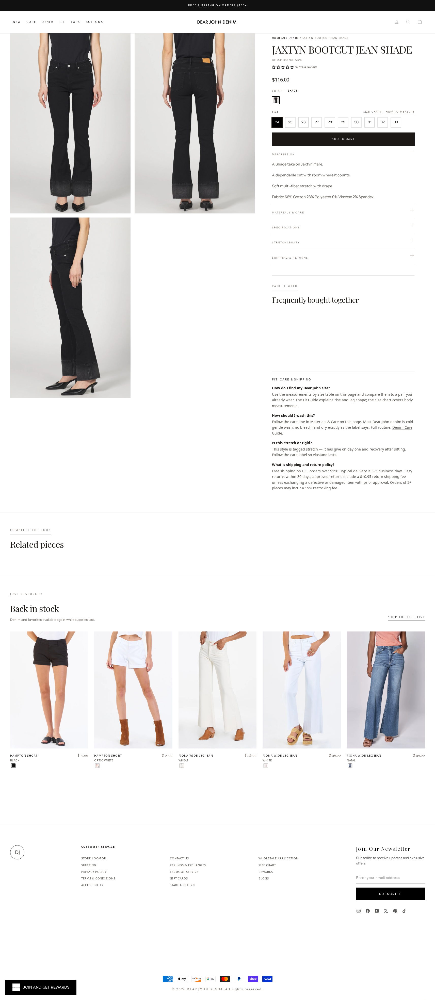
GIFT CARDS (179, 878)
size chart (383, 399)
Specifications (286, 227)
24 (277, 122)
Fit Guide (310, 399)
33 (396, 122)
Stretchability (286, 242)
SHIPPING (88, 865)
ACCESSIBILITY (92, 885)
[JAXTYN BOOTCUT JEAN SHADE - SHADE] (275, 351)
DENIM (48, 22)
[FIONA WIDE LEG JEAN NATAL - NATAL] (350, 765)
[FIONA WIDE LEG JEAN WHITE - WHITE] (266, 765)
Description (283, 154)
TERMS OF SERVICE (184, 872)
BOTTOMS (94, 22)
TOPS (75, 22)
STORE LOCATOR (93, 858)
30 (356, 122)
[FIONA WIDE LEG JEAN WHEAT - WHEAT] (182, 765)
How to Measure (400, 111)
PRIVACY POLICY (93, 872)
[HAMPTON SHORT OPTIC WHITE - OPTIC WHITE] (97, 765)
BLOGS (264, 878)
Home (276, 38)
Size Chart (372, 111)
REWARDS (266, 872)
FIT (62, 22)
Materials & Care (288, 212)
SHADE (276, 100)
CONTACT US (179, 858)
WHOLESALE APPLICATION (278, 858)
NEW (17, 22)
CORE (31, 22)
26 (303, 122)
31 (369, 122)
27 (317, 122)
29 (343, 122)
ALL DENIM (290, 38)
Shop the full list (406, 617)
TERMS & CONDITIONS (98, 878)
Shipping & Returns (290, 257)
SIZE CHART (267, 865)
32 (383, 122)
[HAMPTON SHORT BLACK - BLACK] (13, 765)
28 (330, 122)
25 (290, 122)
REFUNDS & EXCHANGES (188, 865)
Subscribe (390, 894)
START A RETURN (182, 885)
